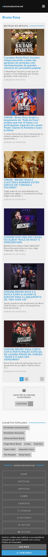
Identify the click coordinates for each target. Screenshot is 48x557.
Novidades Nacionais (14, 433)
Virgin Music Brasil (12, 444)
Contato (24, 503)
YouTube (25, 532)
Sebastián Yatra (26, 449)
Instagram (25, 517)
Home (24, 474)
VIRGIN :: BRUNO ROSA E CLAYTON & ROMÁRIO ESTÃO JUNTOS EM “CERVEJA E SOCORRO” (21, 184)
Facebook (25, 510)
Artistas (24, 489)
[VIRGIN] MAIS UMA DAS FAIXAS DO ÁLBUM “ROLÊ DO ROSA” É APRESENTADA (23, 240)
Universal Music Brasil (14, 438)
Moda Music (24, 455)
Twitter (25, 525)
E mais (27, 444)
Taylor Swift (9, 449)
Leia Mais (24, 547)
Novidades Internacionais (16, 427)
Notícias (24, 481)
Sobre (24, 496)
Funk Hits (38, 444)
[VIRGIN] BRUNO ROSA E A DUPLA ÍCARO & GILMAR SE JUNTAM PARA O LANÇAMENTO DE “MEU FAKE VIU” (22, 296)
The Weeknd (10, 455)
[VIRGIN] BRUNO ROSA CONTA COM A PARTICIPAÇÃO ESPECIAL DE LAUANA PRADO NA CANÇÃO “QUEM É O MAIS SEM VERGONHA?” (23, 354)
